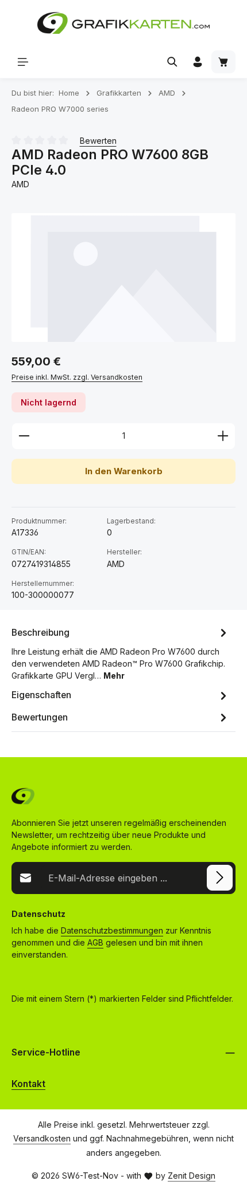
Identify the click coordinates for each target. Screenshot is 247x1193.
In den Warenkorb (124, 471)
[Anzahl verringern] (23, 436)
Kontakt (28, 1083)
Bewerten (98, 140)
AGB (95, 942)
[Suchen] (172, 61)
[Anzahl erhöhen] (223, 436)
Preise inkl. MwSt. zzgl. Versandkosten (76, 377)
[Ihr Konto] (197, 61)
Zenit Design (191, 1175)
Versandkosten (42, 1138)
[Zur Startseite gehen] (123, 22)
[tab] (120, 652)
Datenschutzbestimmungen (112, 930)
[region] (123, 277)
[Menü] (22, 61)
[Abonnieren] (220, 878)
